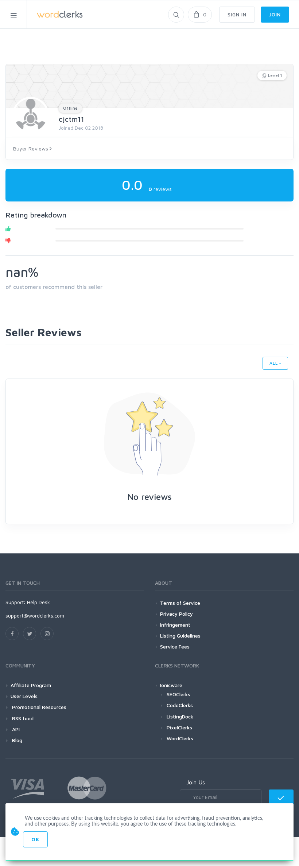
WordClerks (180, 738)
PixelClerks (179, 727)
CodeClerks (180, 705)
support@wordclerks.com (34, 615)
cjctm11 (71, 119)
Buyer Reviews (31, 148)
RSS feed (22, 718)
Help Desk (38, 602)
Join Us (195, 782)
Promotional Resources (38, 707)
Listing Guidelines (180, 635)
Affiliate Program (31, 685)
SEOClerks (178, 694)
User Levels (24, 696)
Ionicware (171, 685)
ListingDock (180, 716)
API (15, 729)
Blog (16, 740)
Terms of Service (180, 603)
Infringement (175, 625)
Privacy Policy (176, 614)
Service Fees (175, 646)
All (273, 363)
